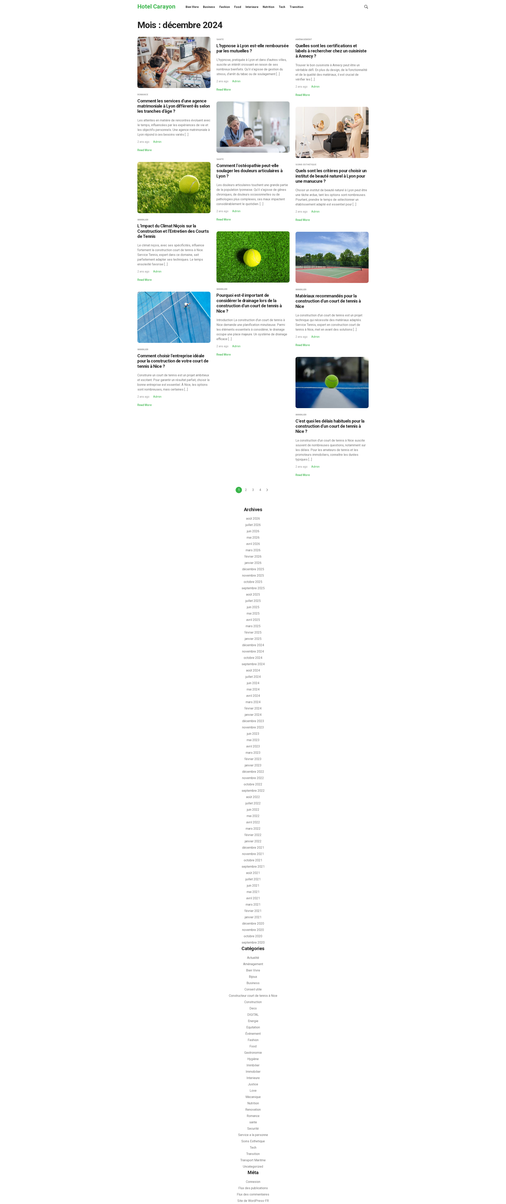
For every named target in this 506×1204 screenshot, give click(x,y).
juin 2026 (253, 531)
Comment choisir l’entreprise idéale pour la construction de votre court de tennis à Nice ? (172, 361)
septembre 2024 (253, 664)
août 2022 (253, 797)
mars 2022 (253, 828)
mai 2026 (253, 537)
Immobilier (253, 1071)
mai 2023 (253, 740)
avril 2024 (253, 696)
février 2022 (253, 835)
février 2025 (253, 632)
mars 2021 (253, 904)
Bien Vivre (192, 7)
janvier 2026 (253, 563)
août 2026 (253, 518)
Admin (157, 141)
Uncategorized (253, 1166)
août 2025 (253, 594)
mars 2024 (253, 702)
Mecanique (253, 1097)
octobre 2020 (253, 936)
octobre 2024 (253, 658)
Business (209, 7)
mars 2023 (253, 753)
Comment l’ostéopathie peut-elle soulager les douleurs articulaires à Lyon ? (249, 171)
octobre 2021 (253, 860)
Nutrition (268, 7)
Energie (253, 1021)
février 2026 (253, 556)
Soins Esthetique (305, 164)
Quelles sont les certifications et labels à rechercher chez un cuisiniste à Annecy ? (330, 51)
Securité (253, 1128)
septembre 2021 (253, 866)
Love (253, 1090)
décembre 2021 (253, 847)
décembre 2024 (253, 645)
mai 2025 (253, 613)
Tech (282, 7)
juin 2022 (253, 809)
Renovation (253, 1109)
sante (220, 39)
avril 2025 (253, 620)
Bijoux (253, 977)
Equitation (253, 1027)
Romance (142, 94)
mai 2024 (253, 689)
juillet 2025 (253, 601)
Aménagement (303, 39)
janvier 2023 (253, 765)
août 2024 (253, 670)
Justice (253, 1084)
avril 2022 (253, 822)
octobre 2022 (253, 784)
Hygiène (253, 1059)
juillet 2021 (253, 879)
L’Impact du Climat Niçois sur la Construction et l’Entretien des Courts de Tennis (173, 231)
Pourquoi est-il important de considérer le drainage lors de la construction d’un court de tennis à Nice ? (249, 303)
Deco (253, 1008)
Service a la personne (253, 1135)
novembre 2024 (253, 651)
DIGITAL (253, 1015)
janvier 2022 (253, 841)
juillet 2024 (253, 677)
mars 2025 (253, 626)
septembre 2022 (253, 791)
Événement (253, 1034)
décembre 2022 (253, 772)
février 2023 (253, 759)
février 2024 (253, 708)
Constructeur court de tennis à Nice (253, 996)
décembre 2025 (253, 569)
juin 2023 (253, 734)
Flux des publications (253, 1188)
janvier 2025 (253, 639)
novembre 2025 (253, 575)
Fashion (224, 7)
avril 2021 (253, 898)
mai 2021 (253, 892)
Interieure (251, 7)
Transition (296, 7)
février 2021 (253, 911)
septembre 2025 (253, 588)
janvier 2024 (253, 715)
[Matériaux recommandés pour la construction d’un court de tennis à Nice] (332, 257)
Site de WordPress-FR (253, 1201)
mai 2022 (253, 816)
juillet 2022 (253, 803)
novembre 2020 (253, 930)
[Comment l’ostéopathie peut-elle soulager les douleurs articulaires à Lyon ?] (253, 127)
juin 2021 (253, 885)
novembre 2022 (253, 778)
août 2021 (253, 873)
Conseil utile (253, 989)
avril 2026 (253, 544)
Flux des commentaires (253, 1194)
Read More (144, 150)
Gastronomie (253, 1053)
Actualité (253, 958)
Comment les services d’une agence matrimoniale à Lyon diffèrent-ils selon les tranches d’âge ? (173, 106)
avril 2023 (253, 746)
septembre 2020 (253, 942)
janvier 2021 (253, 917)
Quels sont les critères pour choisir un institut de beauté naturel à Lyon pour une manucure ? (331, 176)
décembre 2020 (253, 923)
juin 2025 (253, 607)
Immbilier (142, 219)
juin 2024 (253, 683)
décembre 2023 (253, 721)
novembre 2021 (253, 854)
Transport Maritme (253, 1160)
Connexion (253, 1182)
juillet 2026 (253, 525)
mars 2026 (253, 550)
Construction (253, 1002)
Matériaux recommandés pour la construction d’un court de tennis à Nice (328, 301)
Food (237, 7)
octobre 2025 (253, 582)
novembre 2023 (253, 727)
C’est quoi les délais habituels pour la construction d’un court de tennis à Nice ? (329, 426)
